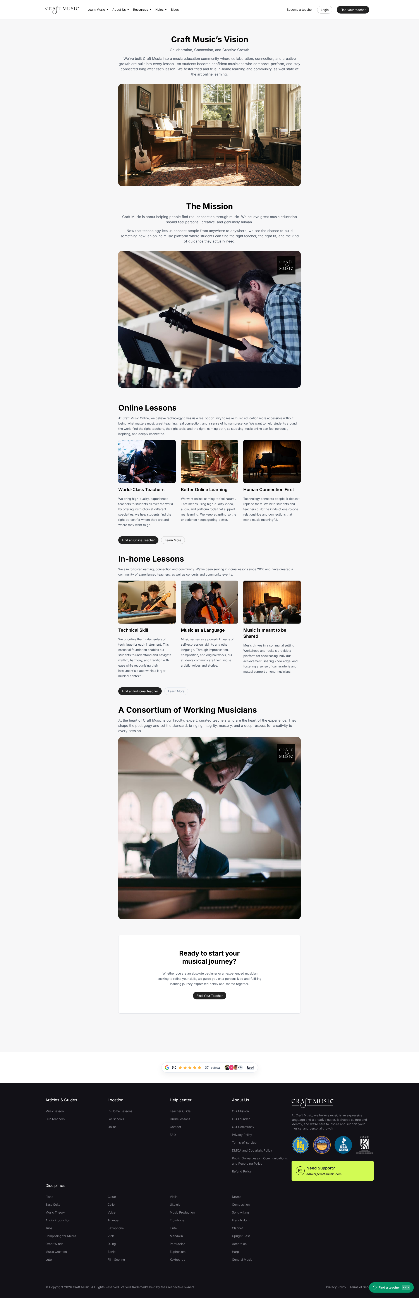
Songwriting (240, 1212)
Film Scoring (116, 1259)
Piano (49, 1196)
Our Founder (241, 1119)
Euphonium (177, 1251)
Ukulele (175, 1204)
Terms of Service (362, 1287)
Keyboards (177, 1259)
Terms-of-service (244, 1142)
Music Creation (56, 1251)
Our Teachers (55, 1119)
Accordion (239, 1244)
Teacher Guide (180, 1111)
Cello (111, 1204)
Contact (175, 1127)
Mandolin (176, 1236)
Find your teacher (353, 10)
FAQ (173, 1134)
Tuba (49, 1228)
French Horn (240, 1220)
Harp (235, 1251)
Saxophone (116, 1228)
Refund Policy (242, 1171)
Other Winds (54, 1244)
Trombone (177, 1220)
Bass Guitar (53, 1204)
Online (112, 1127)
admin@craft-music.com (324, 1174)
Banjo (111, 1251)
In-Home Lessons (120, 1111)
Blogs (175, 9)
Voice (111, 1212)
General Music (242, 1259)
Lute (48, 1259)
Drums (236, 1196)
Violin (173, 1196)
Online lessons (180, 1119)
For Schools (116, 1119)
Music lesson (54, 1111)
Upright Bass (241, 1236)
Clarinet (237, 1228)
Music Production (182, 1212)
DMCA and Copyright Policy (252, 1150)
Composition (241, 1204)
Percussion (177, 1244)
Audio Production (57, 1220)
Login (325, 10)
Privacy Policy (242, 1134)
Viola (111, 1236)
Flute (173, 1228)
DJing (112, 1244)
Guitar (112, 1196)
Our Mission (240, 1111)
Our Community (243, 1127)
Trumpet (114, 1220)
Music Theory (55, 1212)
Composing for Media (60, 1236)
